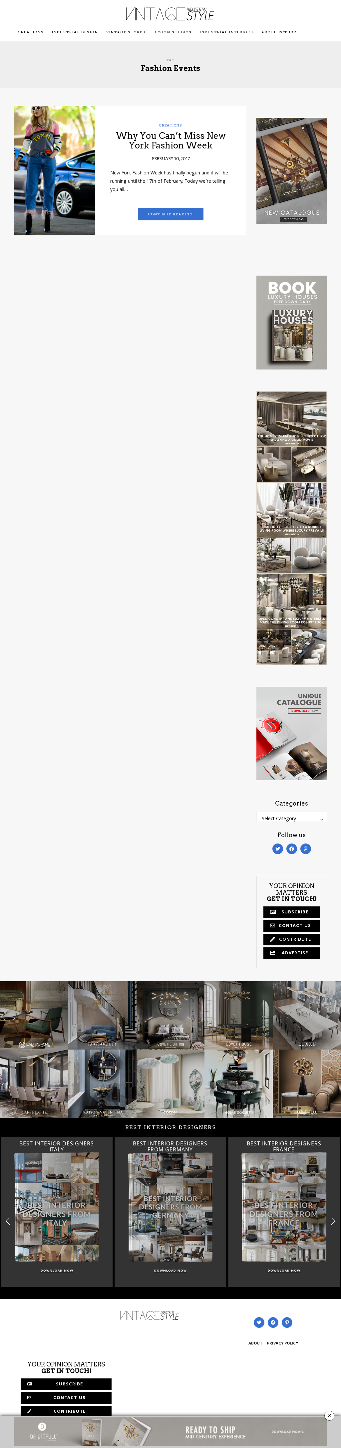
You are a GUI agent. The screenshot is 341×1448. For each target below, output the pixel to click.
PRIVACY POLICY (282, 1343)
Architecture (278, 32)
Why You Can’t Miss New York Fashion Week (171, 140)
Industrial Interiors (226, 32)
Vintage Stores (126, 32)
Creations (31, 32)
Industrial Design (75, 32)
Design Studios (173, 32)
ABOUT (255, 1343)
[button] (333, 1221)
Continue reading (170, 214)
